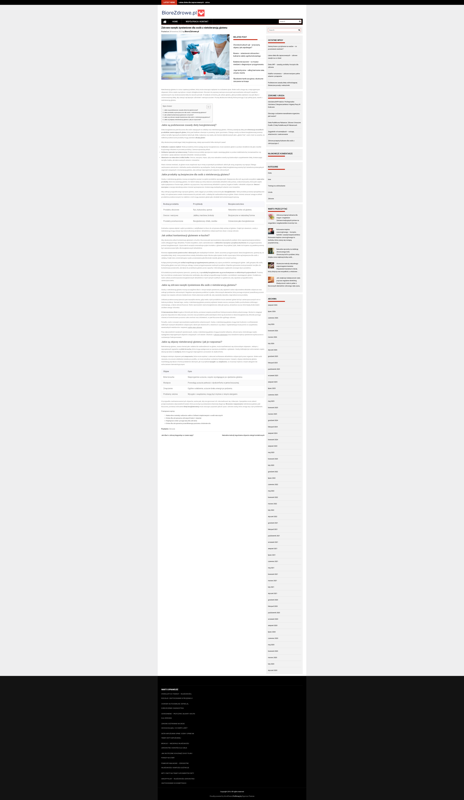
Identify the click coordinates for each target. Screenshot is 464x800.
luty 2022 (271, 510)
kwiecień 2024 (273, 440)
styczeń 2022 (272, 516)
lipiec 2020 (272, 632)
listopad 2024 (273, 427)
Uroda (270, 192)
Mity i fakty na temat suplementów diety (177, 773)
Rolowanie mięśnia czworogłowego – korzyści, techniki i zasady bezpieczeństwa (288, 232)
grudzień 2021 (273, 523)
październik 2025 (274, 369)
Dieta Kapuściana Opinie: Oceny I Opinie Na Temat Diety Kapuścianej (177, 736)
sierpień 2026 (272, 305)
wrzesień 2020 (273, 619)
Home (175, 21)
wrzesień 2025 (273, 375)
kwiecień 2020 (273, 651)
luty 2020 (271, 664)
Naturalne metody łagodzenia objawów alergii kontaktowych (243, 435)
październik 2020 (274, 613)
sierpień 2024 (272, 433)
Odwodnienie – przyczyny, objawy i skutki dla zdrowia (178, 716)
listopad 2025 (273, 363)
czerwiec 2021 (273, 561)
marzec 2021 (272, 580)
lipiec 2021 (272, 555)
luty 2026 (271, 343)
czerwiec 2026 (273, 318)
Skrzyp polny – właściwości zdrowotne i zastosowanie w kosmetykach (178, 781)
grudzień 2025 (273, 356)
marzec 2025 (272, 414)
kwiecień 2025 (273, 407)
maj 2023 (271, 452)
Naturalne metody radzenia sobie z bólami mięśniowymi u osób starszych (194, 415)
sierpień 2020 (272, 625)
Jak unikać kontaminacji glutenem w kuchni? (179, 115)
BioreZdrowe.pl (192, 31)
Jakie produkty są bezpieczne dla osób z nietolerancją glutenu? (185, 112)
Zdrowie (172, 429)
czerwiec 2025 (273, 395)
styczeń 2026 (272, 350)
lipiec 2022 (272, 478)
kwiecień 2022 (273, 497)
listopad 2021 (273, 529)
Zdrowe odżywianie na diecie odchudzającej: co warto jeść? (174, 726)
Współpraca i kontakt (197, 21)
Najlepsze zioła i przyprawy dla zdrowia (181, 421)
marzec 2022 (272, 504)
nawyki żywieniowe (189, 285)
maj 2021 (271, 568)
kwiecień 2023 (273, 459)
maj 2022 (271, 491)
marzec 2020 (272, 657)
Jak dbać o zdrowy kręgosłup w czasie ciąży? (177, 435)
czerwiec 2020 (273, 638)
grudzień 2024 (273, 420)
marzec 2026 (272, 337)
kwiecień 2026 (273, 331)
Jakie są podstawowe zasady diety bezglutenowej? (181, 110)
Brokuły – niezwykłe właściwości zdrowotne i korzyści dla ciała (175, 746)
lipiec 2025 (272, 388)
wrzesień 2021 (273, 542)
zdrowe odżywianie (221, 335)
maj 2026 (271, 324)
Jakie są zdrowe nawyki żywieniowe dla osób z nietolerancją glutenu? (187, 117)
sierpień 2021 (272, 548)
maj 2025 (271, 401)
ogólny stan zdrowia (195, 327)
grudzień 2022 (273, 472)
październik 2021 (274, 536)
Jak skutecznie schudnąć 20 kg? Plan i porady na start (176, 755)
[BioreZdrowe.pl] (164, 22)
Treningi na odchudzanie (276, 186)
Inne (269, 179)
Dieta (270, 173)
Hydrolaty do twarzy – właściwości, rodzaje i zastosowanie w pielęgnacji (176, 696)
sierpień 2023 (272, 446)
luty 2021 (271, 587)
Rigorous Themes (248, 796)
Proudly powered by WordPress (221, 796)
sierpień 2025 (272, 382)
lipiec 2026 (272, 311)
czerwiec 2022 (273, 484)
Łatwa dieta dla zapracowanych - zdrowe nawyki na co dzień (203, 2)
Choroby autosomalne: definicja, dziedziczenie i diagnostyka (175, 706)
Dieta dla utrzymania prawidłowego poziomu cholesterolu (188, 423)
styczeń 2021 (272, 593)
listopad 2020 (273, 606)
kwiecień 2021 (273, 574)
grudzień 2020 (273, 600)
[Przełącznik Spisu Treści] (207, 107)
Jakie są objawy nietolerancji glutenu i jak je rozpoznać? (182, 119)
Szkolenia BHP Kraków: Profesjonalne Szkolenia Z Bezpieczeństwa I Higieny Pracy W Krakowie (284, 104)
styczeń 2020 (272, 670)
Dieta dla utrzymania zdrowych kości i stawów (183, 418)
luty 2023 (271, 465)
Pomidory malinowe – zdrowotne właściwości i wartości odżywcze (175, 765)
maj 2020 (271, 645)
